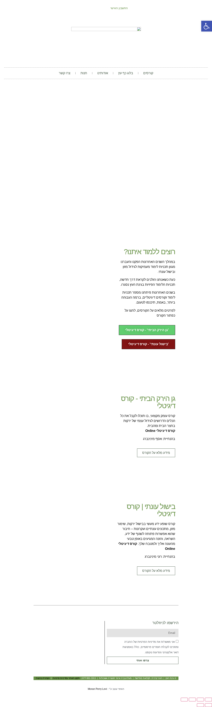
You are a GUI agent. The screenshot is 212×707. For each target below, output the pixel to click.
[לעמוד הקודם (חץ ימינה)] (208, 705)
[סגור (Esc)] (184, 699)
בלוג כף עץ (125, 73)
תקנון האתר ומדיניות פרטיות (66, 678)
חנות (84, 73)
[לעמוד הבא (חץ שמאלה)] (200, 705)
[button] (146, 353)
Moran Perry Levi (97, 689)
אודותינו (102, 73)
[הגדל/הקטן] (208, 699)
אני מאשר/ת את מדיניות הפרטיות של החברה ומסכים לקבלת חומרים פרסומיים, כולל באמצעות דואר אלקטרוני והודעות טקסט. (150, 647)
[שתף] (192, 699)
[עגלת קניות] (56, 8)
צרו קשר (64, 73)
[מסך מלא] (200, 699)
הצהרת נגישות (43, 678)
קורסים (148, 73)
